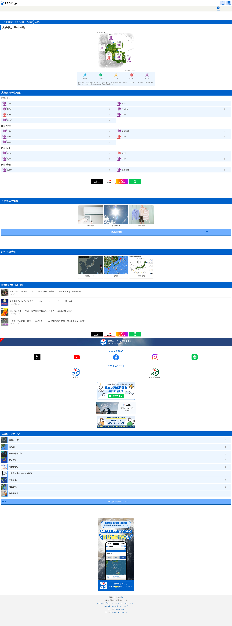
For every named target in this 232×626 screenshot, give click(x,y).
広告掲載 (107, 606)
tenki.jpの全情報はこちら (118, 502)
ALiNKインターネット (119, 612)
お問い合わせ (117, 606)
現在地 (218, 10)
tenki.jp (9, 3)
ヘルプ (125, 606)
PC (122, 597)
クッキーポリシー (128, 603)
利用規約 (100, 603)
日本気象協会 (119, 609)
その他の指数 (116, 232)
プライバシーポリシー (113, 603)
